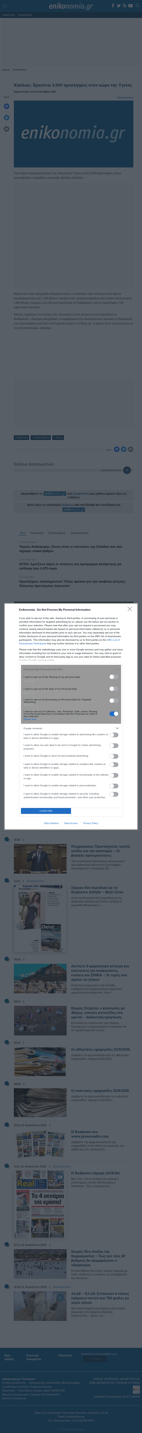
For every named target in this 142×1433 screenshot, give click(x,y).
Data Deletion (51, 823)
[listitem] (71, 669)
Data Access (71, 823)
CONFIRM (46, 811)
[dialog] (71, 716)
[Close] (131, 610)
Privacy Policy (90, 823)
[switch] (113, 677)
